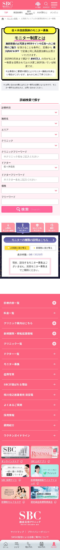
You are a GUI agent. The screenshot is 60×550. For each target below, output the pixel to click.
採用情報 (9, 415)
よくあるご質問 (13, 405)
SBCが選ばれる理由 (15, 384)
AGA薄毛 (41, 12)
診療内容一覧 (12, 303)
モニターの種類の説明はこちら (30, 239)
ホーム (5, 547)
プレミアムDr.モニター (22, 229)
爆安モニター (51, 229)
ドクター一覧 (11, 354)
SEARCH (46, 7)
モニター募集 (12, 19)
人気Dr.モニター (7, 229)
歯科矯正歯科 (29, 12)
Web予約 (41, 547)
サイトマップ (17, 531)
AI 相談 (38, 7)
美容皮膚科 (17, 12)
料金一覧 (9, 313)
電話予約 (28, 547)
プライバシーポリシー (38, 531)
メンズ (53, 12)
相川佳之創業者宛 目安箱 (18, 394)
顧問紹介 (9, 425)
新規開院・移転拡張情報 (18, 333)
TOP (6, 12)
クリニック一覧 (13, 343)
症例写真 (9, 374)
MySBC (54, 547)
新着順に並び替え (42, 248)
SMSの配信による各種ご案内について (30, 537)
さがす (16, 547)
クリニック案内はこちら (18, 323)
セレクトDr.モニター (37, 229)
